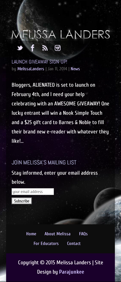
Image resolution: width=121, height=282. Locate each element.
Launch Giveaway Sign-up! (39, 61)
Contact (74, 243)
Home (31, 234)
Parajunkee (71, 272)
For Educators (46, 243)
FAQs (83, 234)
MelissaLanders (30, 69)
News (75, 69)
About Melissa (58, 234)
